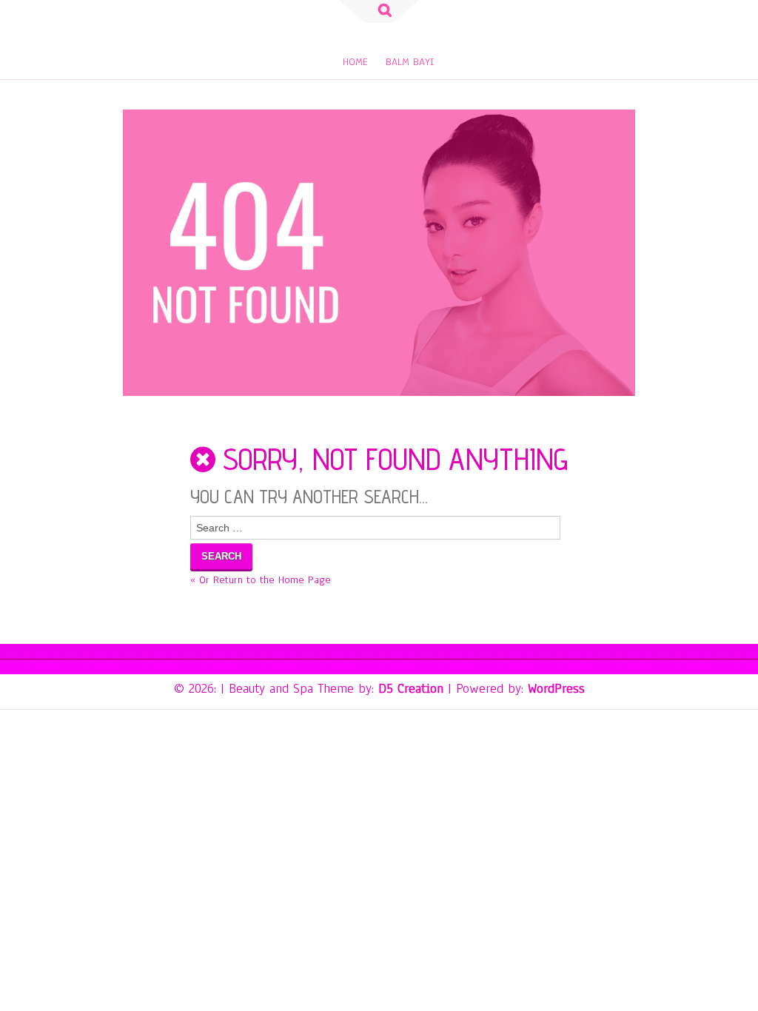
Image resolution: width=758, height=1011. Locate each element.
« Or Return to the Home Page (260, 580)
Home (355, 62)
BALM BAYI (410, 62)
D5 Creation (410, 688)
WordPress (556, 688)
